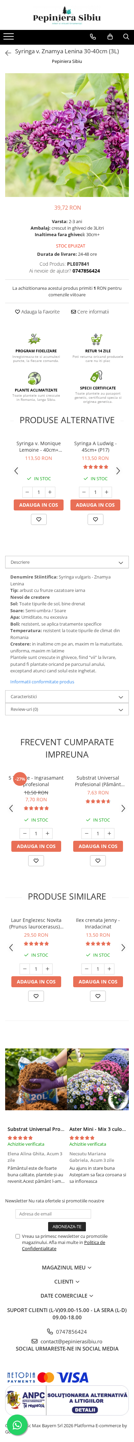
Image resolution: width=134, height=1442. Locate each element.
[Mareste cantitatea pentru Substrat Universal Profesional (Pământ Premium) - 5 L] (109, 833)
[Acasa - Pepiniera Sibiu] (67, 15)
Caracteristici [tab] (24, 696)
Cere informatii (92, 311)
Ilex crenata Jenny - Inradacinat (98, 923)
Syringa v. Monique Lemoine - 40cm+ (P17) (38, 446)
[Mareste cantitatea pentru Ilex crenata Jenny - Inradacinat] (109, 969)
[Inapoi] (5, 53)
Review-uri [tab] (24, 709)
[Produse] (9, 38)
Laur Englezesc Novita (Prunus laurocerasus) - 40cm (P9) (36, 923)
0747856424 (71, 1331)
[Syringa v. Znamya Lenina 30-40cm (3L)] (67, 135)
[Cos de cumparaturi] (110, 37)
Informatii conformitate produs (42, 682)
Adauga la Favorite (40, 311)
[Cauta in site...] (126, 37)
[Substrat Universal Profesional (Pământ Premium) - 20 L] (36, 1079)
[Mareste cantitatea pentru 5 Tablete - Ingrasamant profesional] (47, 833)
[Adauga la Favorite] (39, 519)
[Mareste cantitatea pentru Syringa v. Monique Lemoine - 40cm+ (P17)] (50, 492)
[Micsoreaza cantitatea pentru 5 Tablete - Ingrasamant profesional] (25, 833)
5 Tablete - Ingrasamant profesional (36, 781)
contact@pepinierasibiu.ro (70, 1341)
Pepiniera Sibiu (67, 61)
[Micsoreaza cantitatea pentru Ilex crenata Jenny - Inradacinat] (86, 969)
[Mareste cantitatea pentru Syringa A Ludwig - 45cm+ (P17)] (107, 492)
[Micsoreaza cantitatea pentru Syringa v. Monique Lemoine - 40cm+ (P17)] (27, 492)
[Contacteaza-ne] (93, 37)
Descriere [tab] (20, 562)
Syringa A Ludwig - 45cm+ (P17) (95, 446)
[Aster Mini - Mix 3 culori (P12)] (98, 1079)
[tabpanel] (67, 135)
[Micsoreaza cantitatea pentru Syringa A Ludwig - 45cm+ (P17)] (84, 492)
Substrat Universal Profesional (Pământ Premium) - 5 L (98, 781)
